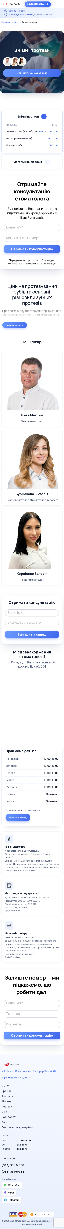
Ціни (16, 22)
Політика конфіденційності (18, 1127)
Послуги (6, 1106)
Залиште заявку (18, 817)
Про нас (6, 1091)
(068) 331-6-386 (12, 1172)
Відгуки (6, 1101)
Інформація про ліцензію (16, 1077)
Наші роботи (9, 1117)
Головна (5, 22)
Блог (4, 1122)
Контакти (7, 1096)
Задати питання (38, 4)
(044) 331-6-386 (12, 1165)
